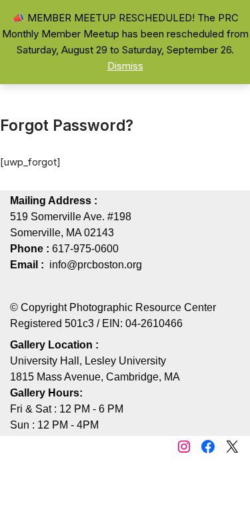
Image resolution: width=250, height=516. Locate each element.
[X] (232, 447)
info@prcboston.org (95, 264)
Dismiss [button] (125, 65)
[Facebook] (208, 447)
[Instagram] (184, 447)
